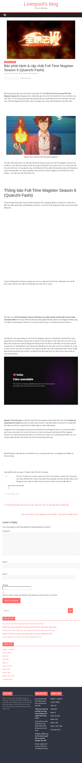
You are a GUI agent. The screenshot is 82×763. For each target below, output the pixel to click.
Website (5, 585)
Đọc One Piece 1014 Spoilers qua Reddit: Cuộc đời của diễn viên (50, 514)
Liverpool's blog (41, 4)
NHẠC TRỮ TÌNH (8, 676)
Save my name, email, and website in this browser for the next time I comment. (29, 595)
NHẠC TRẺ (6, 672)
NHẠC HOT (6, 669)
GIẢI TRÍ (5, 656)
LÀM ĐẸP (5, 659)
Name (5, 562)
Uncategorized (7, 679)
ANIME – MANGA (8, 649)
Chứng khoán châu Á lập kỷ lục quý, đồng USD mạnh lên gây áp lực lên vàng (28, 630)
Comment (6, 531)
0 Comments (34, 73)
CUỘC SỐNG (7, 653)
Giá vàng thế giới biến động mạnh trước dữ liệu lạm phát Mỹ (22, 624)
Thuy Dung (24, 73)
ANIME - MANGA (10, 62)
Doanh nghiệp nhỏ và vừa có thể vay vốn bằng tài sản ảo (21, 637)
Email (4, 574)
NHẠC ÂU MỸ (7, 666)
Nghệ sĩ (5, 663)
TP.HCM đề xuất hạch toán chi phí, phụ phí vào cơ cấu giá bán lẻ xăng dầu (35, 505)
